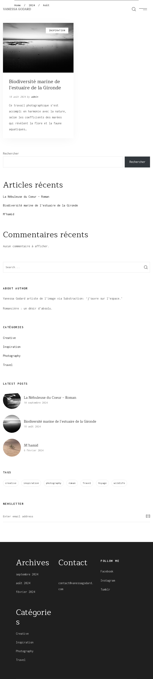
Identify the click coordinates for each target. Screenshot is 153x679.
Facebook (107, 571)
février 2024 (25, 591)
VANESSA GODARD (17, 9)
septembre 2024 (27, 574)
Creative (9, 338)
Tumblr (105, 589)
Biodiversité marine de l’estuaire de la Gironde (35, 85)
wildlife (119, 483)
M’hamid (8, 214)
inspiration (31, 483)
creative (10, 483)
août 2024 (23, 583)
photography (53, 483)
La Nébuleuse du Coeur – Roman (26, 196)
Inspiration (12, 346)
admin (34, 96)
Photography (12, 355)
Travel (8, 365)
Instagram (108, 580)
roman (72, 483)
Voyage (102, 483)
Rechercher (11, 153)
